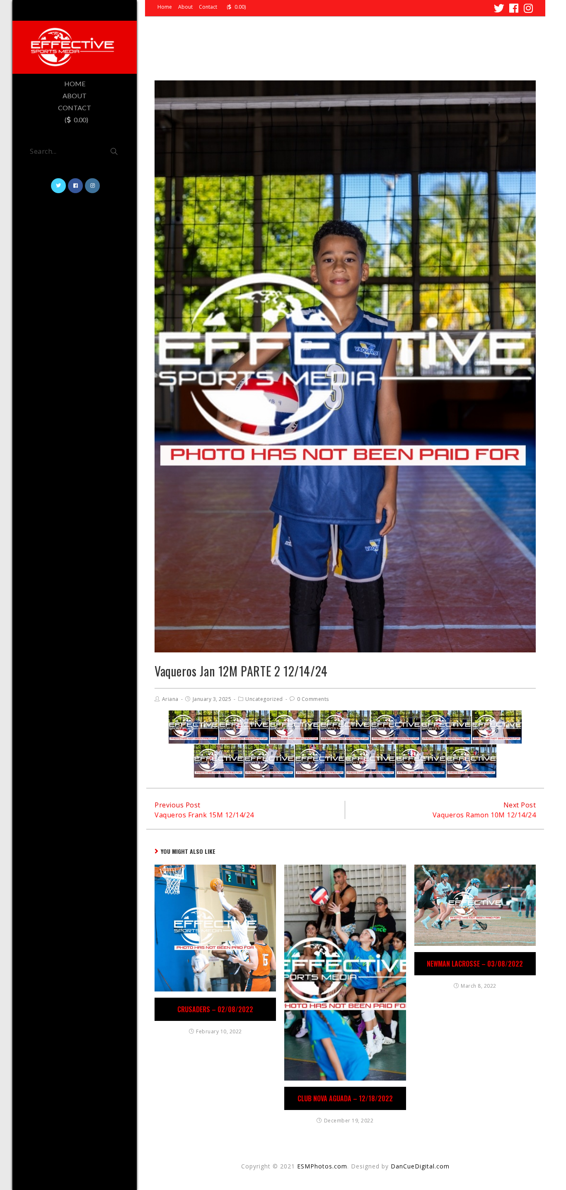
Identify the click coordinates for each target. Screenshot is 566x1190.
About (185, 7)
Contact (208, 7)
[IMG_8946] (193, 727)
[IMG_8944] (345, 727)
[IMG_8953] (244, 727)
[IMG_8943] (269, 761)
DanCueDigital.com (420, 1166)
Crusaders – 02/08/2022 (215, 1009)
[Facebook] (514, 8)
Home (164, 7)
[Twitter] (499, 8)
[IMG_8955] (219, 761)
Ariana (170, 699)
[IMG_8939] (294, 727)
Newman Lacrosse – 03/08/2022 (475, 963)
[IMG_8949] (471, 761)
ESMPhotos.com (322, 1166)
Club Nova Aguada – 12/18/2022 (345, 1098)
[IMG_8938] (370, 761)
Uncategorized (264, 699)
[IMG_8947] (396, 727)
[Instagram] (527, 8)
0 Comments (313, 699)
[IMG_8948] (320, 761)
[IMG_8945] (446, 727)
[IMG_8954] (497, 727)
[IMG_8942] (421, 761)
